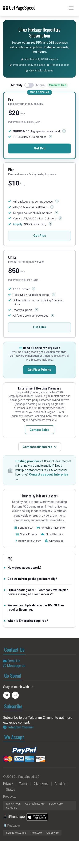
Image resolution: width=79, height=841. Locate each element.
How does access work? (25, 567)
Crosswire (52, 832)
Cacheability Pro (35, 803)
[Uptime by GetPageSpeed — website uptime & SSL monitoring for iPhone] (37, 817)
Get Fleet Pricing (39, 369)
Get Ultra (39, 327)
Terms (23, 783)
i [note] (56, 212)
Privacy (8, 783)
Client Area (41, 783)
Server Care (56, 803)
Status (10, 789)
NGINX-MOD (13, 803)
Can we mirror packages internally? (32, 578)
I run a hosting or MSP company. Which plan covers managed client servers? (38, 592)
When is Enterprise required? (28, 620)
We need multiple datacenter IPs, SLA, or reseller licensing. (36, 607)
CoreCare (11, 807)
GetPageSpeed (21, 7)
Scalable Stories (16, 832)
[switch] (29, 85)
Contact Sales (39, 429)
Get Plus (39, 236)
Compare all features (37, 447)
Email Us (13, 661)
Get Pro (39, 148)
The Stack (36, 832)
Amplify (17, 224)
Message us (15, 666)
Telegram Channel (20, 727)
